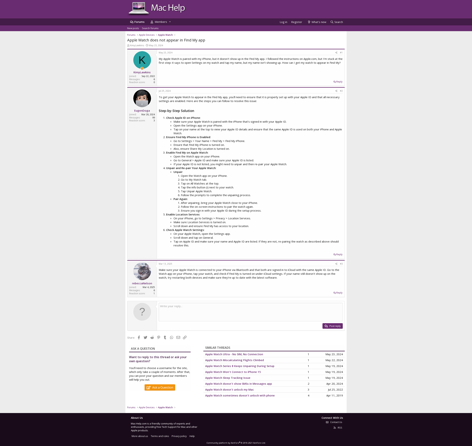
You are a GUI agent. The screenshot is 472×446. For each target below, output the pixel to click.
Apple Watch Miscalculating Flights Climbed (234, 360)
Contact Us (336, 422)
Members (161, 22)
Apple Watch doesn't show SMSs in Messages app (238, 383)
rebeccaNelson (142, 283)
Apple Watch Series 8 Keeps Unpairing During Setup (239, 366)
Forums (139, 22)
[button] (169, 21)
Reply (339, 81)
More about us (140, 436)
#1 (341, 52)
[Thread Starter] (142, 68)
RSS (339, 427)
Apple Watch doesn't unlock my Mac (229, 389)
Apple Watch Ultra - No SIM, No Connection (234, 354)
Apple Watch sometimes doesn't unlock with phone (240, 395)
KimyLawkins (137, 45)
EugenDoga (142, 110)
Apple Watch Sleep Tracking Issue (227, 378)
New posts (133, 28)
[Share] (336, 53)
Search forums (150, 28)
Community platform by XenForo (236, 442)
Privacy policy (179, 436)
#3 (341, 263)
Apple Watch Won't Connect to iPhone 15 (233, 372)
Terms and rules (160, 436)
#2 (341, 90)
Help (192, 436)
